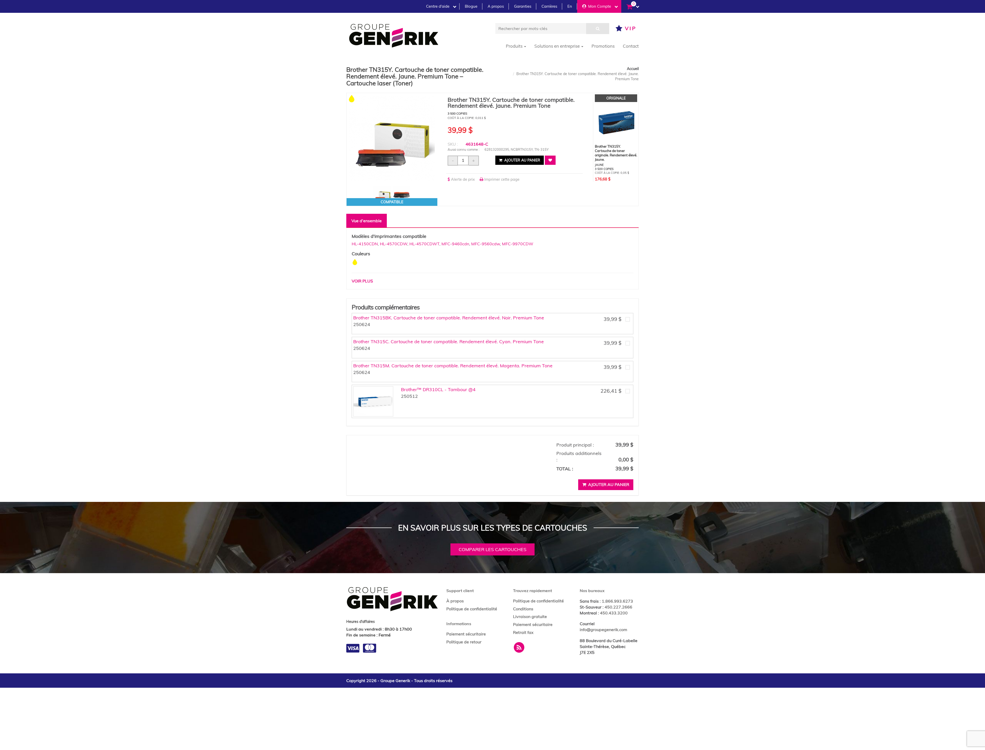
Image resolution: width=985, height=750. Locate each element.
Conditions (523, 608)
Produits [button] (515, 46)
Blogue (471, 6)
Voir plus (362, 280)
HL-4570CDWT (424, 243)
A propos (496, 6)
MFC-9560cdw (485, 243)
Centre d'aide (437, 6)
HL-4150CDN (365, 243)
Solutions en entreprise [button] (557, 46)
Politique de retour (463, 641)
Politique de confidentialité (471, 608)
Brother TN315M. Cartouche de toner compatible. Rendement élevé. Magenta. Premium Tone (453, 366)
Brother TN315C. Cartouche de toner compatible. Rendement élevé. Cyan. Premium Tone (448, 341)
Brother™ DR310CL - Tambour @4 (438, 389)
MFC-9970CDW (517, 243)
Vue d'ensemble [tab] (366, 220)
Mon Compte (598, 6)
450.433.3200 (614, 612)
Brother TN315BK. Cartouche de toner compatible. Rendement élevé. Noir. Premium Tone (448, 318)
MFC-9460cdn (455, 243)
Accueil (633, 68)
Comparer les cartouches (492, 549)
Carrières (549, 6)
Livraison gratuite (530, 616)
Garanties (522, 6)
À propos (455, 600)
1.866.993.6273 (617, 601)
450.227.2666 (618, 607)
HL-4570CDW (393, 243)
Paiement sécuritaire (466, 633)
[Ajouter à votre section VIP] (550, 160)
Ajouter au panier (521, 160)
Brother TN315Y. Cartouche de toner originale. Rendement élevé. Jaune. (616, 152)
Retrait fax (523, 632)
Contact (631, 46)
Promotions (603, 46)
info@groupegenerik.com (603, 629)
